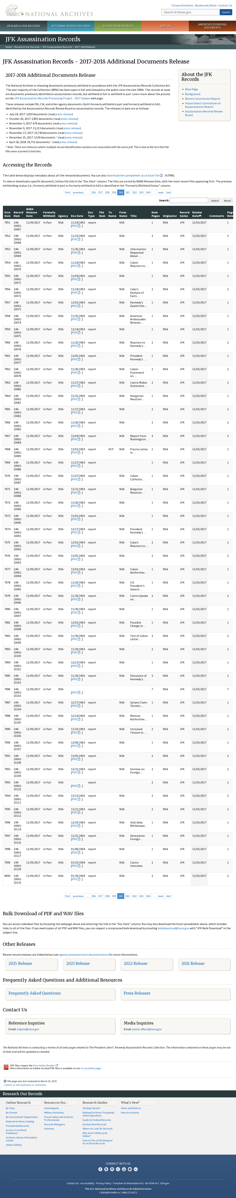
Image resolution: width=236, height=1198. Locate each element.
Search (226, 12)
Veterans (49, 1128)
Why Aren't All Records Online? (95, 1134)
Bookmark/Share (206, 5)
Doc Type (91, 213)
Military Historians (54, 1112)
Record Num (18, 213)
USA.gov (164, 1183)
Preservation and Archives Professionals (58, 1118)
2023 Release (78, 963)
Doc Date (77, 216)
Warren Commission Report (202, 98)
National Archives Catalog (20, 1121)
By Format (11, 1112)
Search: (164, 200)
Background (192, 94)
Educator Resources (118, 26)
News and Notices (131, 1108)
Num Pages (156, 213)
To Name (112, 213)
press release (63, 114)
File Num (102, 213)
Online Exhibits (14, 1144)
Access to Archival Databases (16, 1131)
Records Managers (54, 1124)
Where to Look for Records (98, 1128)
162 (134, 192)
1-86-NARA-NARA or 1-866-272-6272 (118, 1192)
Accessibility (87, 1183)
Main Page (191, 89)
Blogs (130, 1169)
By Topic (10, 1108)
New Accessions (130, 1112)
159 (114, 192)
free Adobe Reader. (44, 1065)
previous (78, 192)
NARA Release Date (31, 212)
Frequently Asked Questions (34, 993)
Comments (216, 216)
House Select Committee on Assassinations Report (203, 105)
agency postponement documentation (83, 954)
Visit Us (165, 26)
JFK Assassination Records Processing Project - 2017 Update (52, 98)
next (161, 192)
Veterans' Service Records (71, 26)
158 (107, 192)
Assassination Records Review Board (204, 113)
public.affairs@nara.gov (147, 1029)
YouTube (124, 1169)
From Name (123, 213)
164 (148, 192)
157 (100, 192)
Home (9, 47)
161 (127, 192)
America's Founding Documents (212, 26)
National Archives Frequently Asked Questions (98, 1114)
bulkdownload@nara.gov (173, 928)
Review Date (197, 213)
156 (93, 192)
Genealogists (51, 1108)
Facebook (100, 1169)
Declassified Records (94, 1124)
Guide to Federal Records (97, 1120)
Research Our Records (23, 26)
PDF (74, 226)
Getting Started (91, 1108)
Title (133, 216)
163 (141, 192)
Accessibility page (91, 1068)
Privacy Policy (103, 1183)
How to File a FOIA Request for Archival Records (97, 1142)
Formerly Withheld (49, 213)
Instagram (112, 1169)
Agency (63, 216)
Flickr (135, 1169)
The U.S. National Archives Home (49, 10)
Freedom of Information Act (128, 1183)
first (67, 192)
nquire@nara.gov (28, 1029)
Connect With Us (118, 1163)
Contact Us (225, 5)
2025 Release (20, 963)
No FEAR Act (152, 1183)
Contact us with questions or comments (25, 1085)
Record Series (184, 213)
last (168, 192)
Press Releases (137, 993)
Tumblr (118, 1169)
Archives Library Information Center (21, 1139)
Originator (170, 216)
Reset (227, 200)
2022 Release (136, 963)
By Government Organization (22, 1117)
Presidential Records (17, 1125)
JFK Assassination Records (57, 47)
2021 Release (192, 963)
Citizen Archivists (182, 5)
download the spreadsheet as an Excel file (133, 175)
